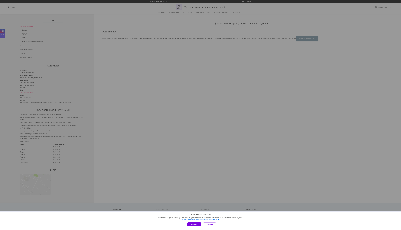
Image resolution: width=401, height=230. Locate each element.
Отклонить (209, 224)
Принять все (194, 224)
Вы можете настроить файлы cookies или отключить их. (200, 220)
